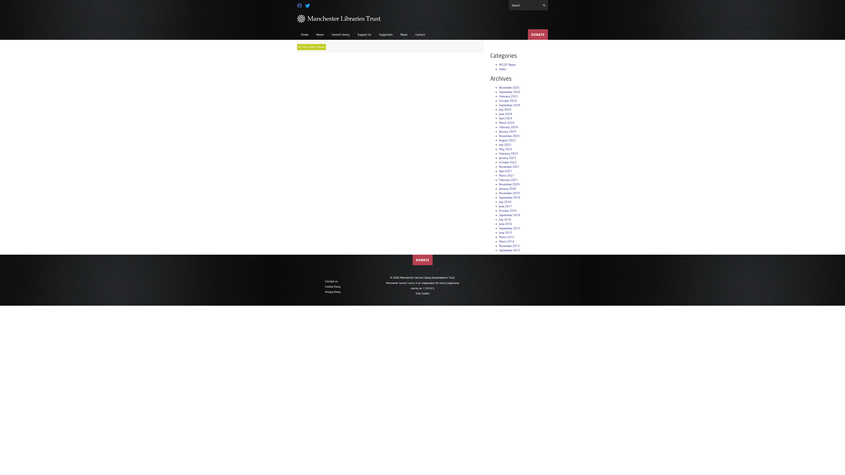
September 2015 (509, 228)
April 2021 (505, 171)
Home (304, 34)
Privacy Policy (333, 292)
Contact (420, 34)
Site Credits (423, 293)
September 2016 (509, 215)
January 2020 (507, 188)
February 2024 (508, 127)
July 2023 (505, 144)
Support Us (364, 34)
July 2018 (505, 202)
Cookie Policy (333, 286)
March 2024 (506, 122)
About (320, 34)
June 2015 (505, 232)
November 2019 (509, 193)
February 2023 (508, 153)
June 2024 (505, 114)
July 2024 (505, 109)
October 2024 (508, 100)
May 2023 (505, 149)
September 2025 (509, 92)
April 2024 (505, 118)
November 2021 (509, 166)
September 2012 (509, 250)
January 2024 (507, 131)
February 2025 (508, 96)
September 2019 (509, 197)
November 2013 (509, 246)
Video (502, 69)
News (404, 34)
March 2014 (506, 241)
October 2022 (508, 162)
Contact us (331, 281)
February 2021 (508, 180)
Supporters (386, 34)
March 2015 (506, 237)
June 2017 (505, 206)
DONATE (538, 35)
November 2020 (509, 184)
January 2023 (507, 158)
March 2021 (506, 175)
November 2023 (509, 136)
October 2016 (508, 210)
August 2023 (507, 140)
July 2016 (505, 219)
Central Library (341, 34)
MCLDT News (507, 64)
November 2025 (509, 87)
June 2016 (505, 224)
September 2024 (509, 105)
